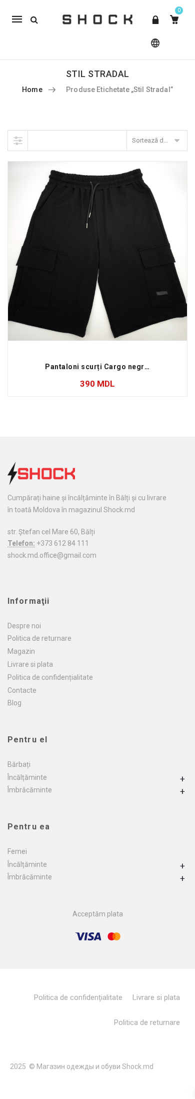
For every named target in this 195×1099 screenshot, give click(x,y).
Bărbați (19, 764)
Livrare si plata (30, 664)
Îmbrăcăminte (30, 790)
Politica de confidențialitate (50, 677)
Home (32, 90)
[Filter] (18, 141)
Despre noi (24, 626)
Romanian (153, 48)
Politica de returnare (40, 638)
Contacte (22, 690)
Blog (15, 703)
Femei (17, 851)
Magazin (21, 651)
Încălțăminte (27, 777)
